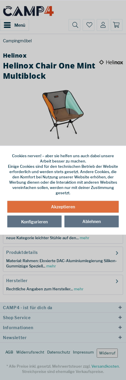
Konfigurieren (34, 221)
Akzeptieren (63, 206)
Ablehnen (91, 221)
